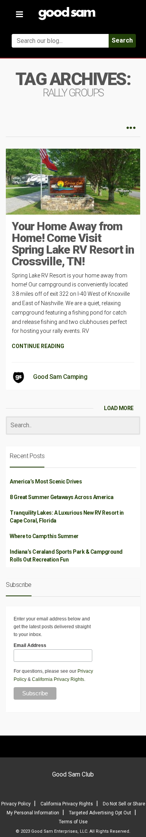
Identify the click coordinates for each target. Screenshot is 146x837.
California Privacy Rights (58, 679)
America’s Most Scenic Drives (46, 481)
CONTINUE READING (38, 346)
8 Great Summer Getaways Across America (61, 497)
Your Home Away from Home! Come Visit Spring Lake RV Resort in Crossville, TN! (73, 243)
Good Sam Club (73, 774)
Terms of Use (73, 822)
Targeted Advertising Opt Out (100, 813)
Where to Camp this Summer (44, 536)
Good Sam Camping (60, 376)
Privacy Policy (16, 804)
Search (122, 40)
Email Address (30, 645)
